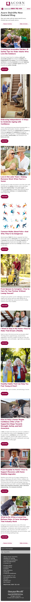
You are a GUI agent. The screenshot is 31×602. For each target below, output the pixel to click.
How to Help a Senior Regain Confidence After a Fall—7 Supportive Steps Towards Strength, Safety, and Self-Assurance (12, 423)
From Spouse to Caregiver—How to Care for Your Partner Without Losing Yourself (15, 291)
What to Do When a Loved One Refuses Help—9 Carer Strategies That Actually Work (14, 519)
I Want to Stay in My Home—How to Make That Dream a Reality (15, 330)
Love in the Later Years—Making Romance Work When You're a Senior (14, 179)
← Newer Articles (7, 24)
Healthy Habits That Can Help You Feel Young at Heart (14, 385)
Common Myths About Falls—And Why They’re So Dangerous (14, 232)
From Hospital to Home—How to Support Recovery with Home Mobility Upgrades (14, 472)
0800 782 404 (16, 8)
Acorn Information (7, 548)
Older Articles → (24, 24)
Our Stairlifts (5, 552)
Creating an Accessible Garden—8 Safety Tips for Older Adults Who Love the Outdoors (15, 51)
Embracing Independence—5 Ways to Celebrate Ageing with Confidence (14, 122)
